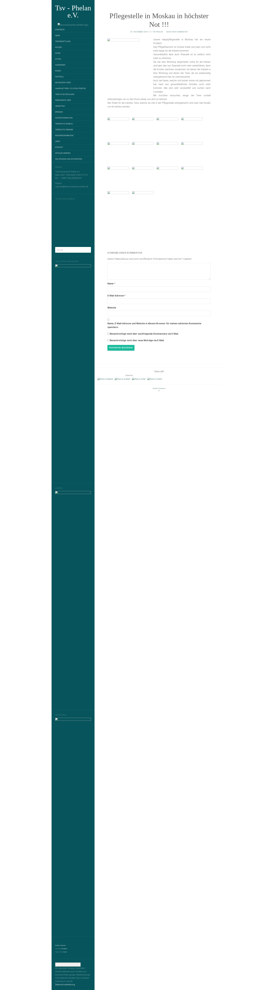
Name (111, 283)
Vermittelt (60, 106)
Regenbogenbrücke (64, 136)
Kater (57, 53)
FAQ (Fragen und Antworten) (68, 159)
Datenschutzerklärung (65, 984)
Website (111, 307)
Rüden (58, 71)
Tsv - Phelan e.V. (73, 11)
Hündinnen (60, 65)
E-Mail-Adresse (116, 295)
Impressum (63, 945)
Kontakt (59, 147)
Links (57, 141)
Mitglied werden (62, 153)
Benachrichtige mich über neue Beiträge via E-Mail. (137, 340)
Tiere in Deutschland (64, 94)
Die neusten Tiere (63, 83)
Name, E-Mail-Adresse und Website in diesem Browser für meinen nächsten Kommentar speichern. (154, 325)
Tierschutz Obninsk (64, 130)
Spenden (59, 112)
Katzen (58, 47)
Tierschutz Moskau (64, 124)
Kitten (58, 59)
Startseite (60, 30)
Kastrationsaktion (64, 118)
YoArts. (65, 952)
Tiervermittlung (62, 41)
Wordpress (64, 948)
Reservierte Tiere (63, 100)
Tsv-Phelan (158, 32)
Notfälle (59, 77)
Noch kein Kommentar (177, 32)
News (57, 36)
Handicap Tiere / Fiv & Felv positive (70, 88)
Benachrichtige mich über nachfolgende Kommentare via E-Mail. (144, 333)
